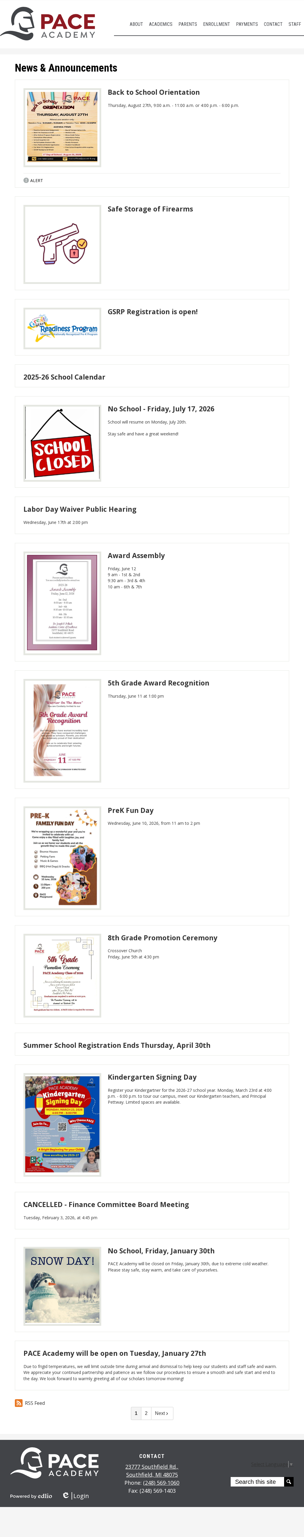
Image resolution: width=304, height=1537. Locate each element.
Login (75, 1496)
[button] (136, 24)
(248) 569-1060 (161, 1482)
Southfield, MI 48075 (151, 1470)
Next (160, 1413)
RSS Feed (35, 1403)
